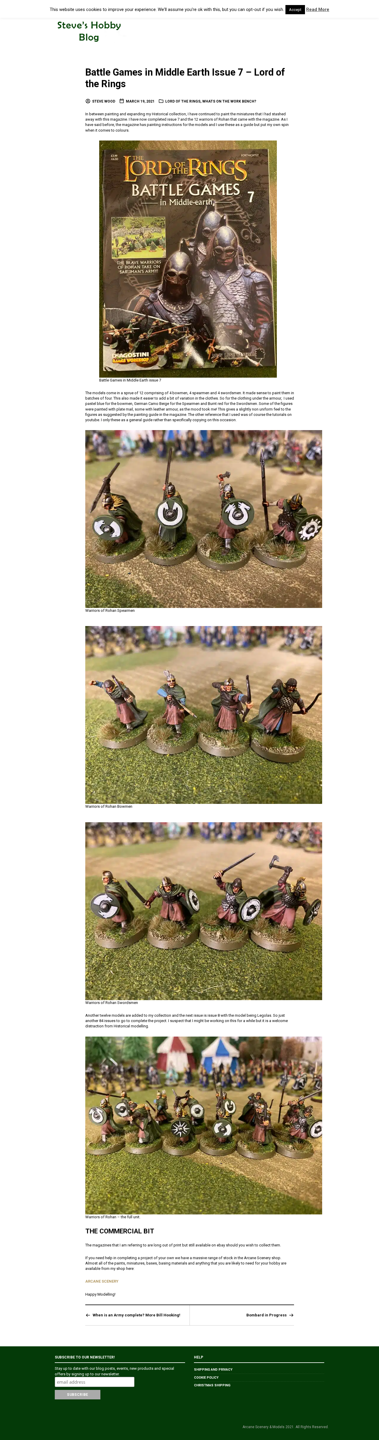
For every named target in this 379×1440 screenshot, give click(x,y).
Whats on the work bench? (229, 101)
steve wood (103, 101)
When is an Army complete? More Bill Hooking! (136, 1315)
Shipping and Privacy (213, 1370)
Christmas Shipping (212, 1385)
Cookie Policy (206, 1378)
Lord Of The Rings (182, 101)
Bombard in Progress (266, 1315)
